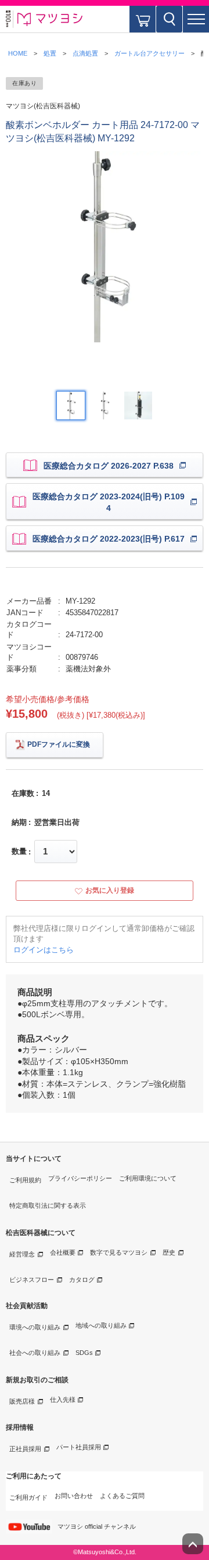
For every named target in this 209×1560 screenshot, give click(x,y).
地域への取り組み (101, 1325)
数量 (19, 851)
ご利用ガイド (28, 1497)
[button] (196, 19)
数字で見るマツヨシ (118, 1252)
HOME (17, 53)
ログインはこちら (43, 949)
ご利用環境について (147, 1178)
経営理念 (22, 1254)
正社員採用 (25, 1448)
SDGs (84, 1352)
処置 (50, 53)
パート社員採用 (78, 1447)
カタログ (82, 1279)
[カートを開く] (142, 19)
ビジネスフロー (31, 1279)
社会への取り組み (34, 1352)
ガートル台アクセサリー (149, 53)
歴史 (169, 1252)
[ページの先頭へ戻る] (192, 1543)
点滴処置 (85, 53)
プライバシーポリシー (80, 1178)
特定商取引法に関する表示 (47, 1205)
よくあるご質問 (122, 1495)
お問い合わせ (74, 1495)
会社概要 (62, 1252)
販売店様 (22, 1401)
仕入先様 (62, 1399)
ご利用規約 (25, 1180)
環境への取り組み (34, 1327)
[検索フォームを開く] (169, 19)
